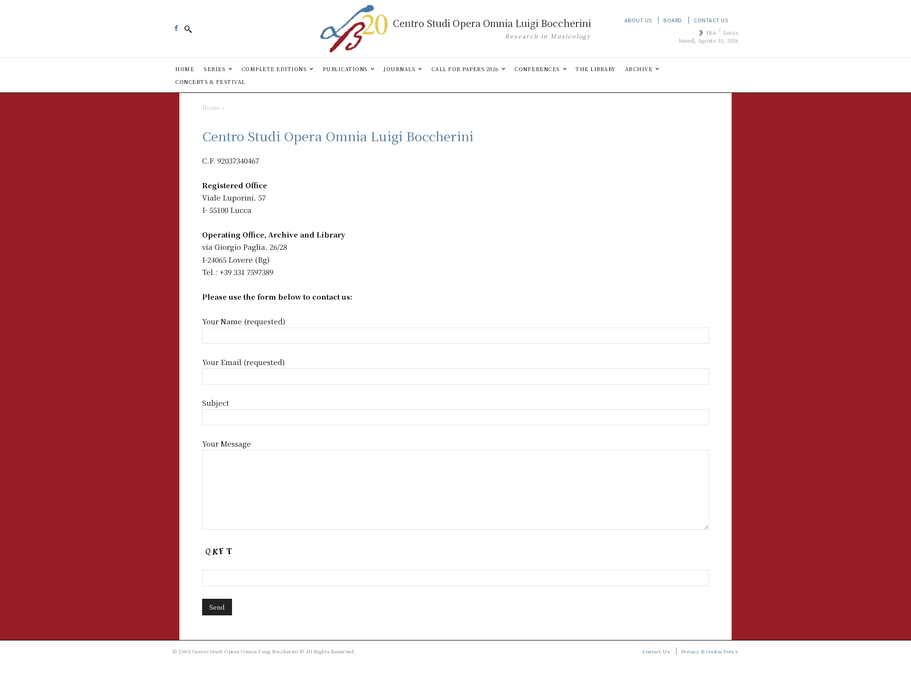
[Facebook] (176, 25)
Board (672, 20)
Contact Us (711, 20)
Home (210, 107)
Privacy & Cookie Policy (710, 651)
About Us (638, 20)
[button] (187, 28)
